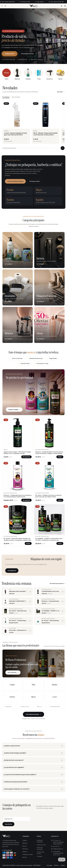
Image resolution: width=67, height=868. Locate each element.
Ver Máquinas (12, 570)
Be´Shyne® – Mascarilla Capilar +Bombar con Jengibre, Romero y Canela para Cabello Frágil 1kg (17, 540)
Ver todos (60, 92)
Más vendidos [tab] (16, 97)
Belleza (25, 846)
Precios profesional (27, 54)
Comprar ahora (9, 54)
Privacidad (49, 865)
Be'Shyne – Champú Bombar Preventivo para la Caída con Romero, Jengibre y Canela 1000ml (49, 452)
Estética (25, 851)
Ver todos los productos (57, 583)
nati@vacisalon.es (58, 849)
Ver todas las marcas (33, 714)
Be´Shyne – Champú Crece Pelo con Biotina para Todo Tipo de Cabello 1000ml (48, 496)
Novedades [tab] (6, 97)
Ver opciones (26, 140)
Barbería (25, 843)
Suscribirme (8, 824)
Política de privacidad (40, 848)
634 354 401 (56, 846)
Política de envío (41, 845)
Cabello (25, 840)
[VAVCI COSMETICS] (6, 836)
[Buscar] (5, 6)
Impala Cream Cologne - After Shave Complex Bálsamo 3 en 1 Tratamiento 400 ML (17, 452)
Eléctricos (25, 849)
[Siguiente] (63, 148)
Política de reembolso (40, 841)
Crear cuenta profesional (15, 181)
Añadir (55, 140)
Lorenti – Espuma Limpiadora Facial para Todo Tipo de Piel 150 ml (15, 134)
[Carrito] (65, 6)
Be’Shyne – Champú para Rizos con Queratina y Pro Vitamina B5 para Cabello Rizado (18, 496)
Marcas (25, 857)
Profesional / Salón (28, 854)
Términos (56, 865)
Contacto (39, 856)
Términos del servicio (40, 852)
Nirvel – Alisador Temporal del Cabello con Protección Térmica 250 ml (45, 134)
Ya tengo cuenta (34, 181)
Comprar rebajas (13, 409)
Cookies (62, 865)
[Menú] (2, 6)
